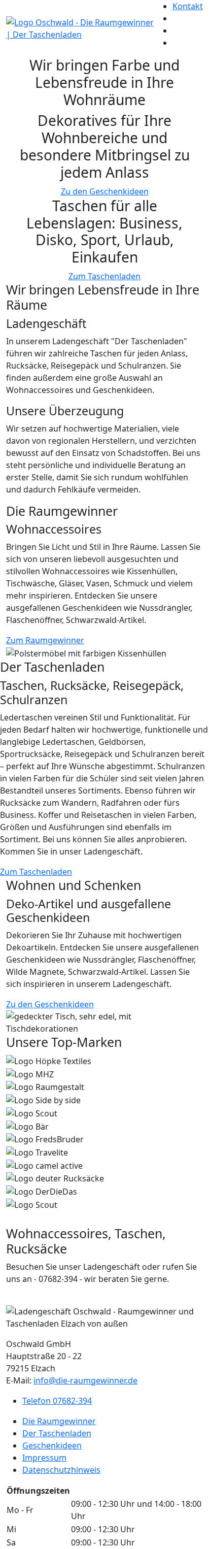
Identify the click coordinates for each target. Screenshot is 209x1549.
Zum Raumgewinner (45, 640)
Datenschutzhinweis (61, 1469)
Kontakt (187, 6)
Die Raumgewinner (59, 1421)
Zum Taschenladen (104, 276)
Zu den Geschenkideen (105, 191)
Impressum (44, 1457)
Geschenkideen (52, 1445)
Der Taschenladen (56, 1433)
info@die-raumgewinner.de (85, 1380)
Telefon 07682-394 (57, 1400)
